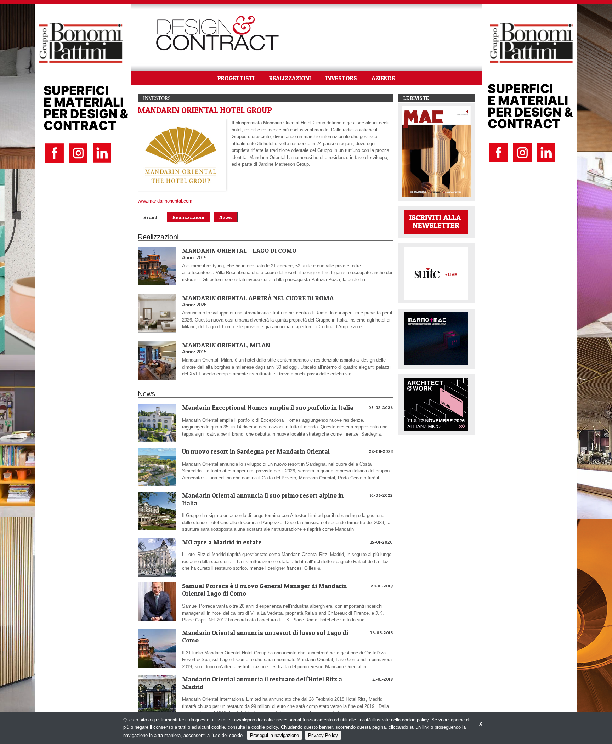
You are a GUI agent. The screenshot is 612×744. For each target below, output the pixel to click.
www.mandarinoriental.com (165, 201)
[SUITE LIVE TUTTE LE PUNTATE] (436, 273)
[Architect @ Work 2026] (436, 404)
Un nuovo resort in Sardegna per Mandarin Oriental (256, 451)
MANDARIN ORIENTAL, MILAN (226, 345)
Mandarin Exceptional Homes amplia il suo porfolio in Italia (267, 407)
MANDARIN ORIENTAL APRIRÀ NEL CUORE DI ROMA (258, 298)
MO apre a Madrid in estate (222, 542)
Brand (150, 217)
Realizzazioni (188, 217)
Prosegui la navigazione (274, 735)
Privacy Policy (323, 735)
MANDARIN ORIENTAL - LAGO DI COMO (239, 250)
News (225, 217)
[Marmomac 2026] (436, 338)
